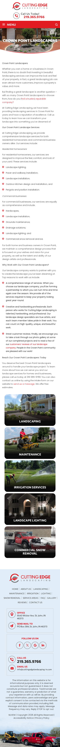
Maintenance (30, 443)
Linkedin (42, 645)
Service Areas (30, 598)
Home (15, 589)
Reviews (22, 602)
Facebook (19, 645)
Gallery (51, 598)
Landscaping (30, 410)
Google (35, 645)
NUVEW (12, 714)
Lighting (46, 593)
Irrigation (33, 593)
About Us (26, 589)
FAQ (43, 598)
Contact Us (35, 602)
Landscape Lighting (30, 509)
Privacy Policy (42, 718)
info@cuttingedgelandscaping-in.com (34, 669)
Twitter (27, 645)
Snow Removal (30, 542)
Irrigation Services (30, 476)
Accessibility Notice (24, 718)
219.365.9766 (34, 17)
